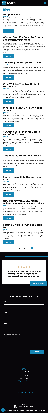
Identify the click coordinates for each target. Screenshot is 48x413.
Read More (8, 30)
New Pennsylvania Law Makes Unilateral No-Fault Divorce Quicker (24, 202)
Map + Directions (24, 381)
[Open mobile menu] (45, 3)
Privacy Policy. (37, 410)
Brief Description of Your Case (12, 334)
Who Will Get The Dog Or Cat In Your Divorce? (21, 85)
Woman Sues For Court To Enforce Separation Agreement (23, 38)
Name (6, 301)
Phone (6, 323)
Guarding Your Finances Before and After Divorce (21, 133)
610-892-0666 (24, 378)
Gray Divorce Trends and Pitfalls (22, 155)
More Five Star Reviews (38, 283)
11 (31, 248)
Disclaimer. (31, 410)
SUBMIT (37, 351)
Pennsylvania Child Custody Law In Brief (23, 178)
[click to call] (3, 410)
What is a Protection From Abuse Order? (22, 109)
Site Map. (43, 410)
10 (29, 248)
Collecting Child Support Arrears (22, 62)
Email (6, 312)
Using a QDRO (11, 14)
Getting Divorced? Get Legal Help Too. (23, 226)
